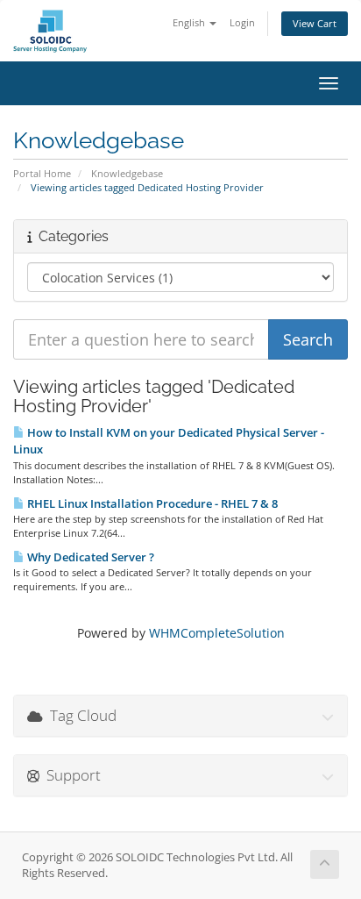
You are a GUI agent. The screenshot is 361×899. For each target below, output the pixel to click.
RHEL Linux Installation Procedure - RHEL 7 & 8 (151, 503)
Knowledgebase (127, 173)
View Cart (314, 23)
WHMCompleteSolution (217, 632)
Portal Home (42, 173)
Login (242, 22)
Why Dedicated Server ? (89, 557)
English (190, 22)
